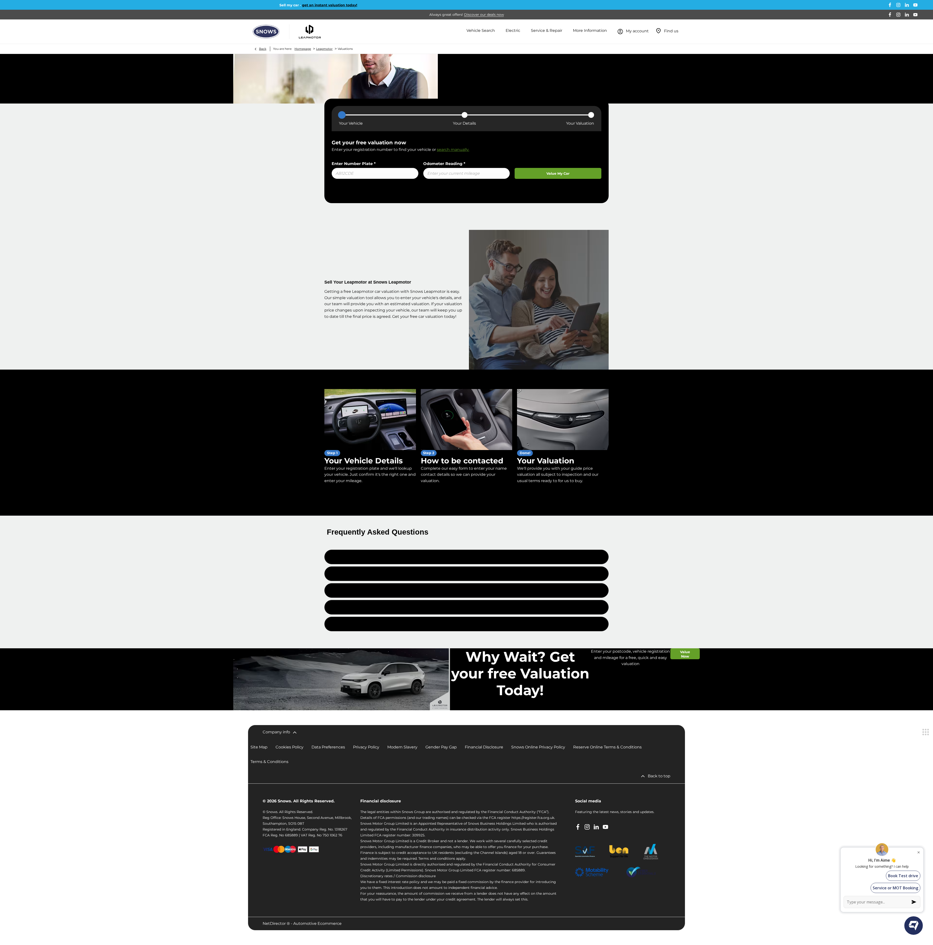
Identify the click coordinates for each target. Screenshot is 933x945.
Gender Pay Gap (441, 747)
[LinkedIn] (907, 5)
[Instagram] (898, 5)
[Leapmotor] (310, 31)
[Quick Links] (926, 732)
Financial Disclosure (484, 747)
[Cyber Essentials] (641, 872)
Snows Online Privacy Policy (538, 747)
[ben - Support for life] (618, 851)
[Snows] (266, 31)
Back (262, 49)
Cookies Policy (289, 747)
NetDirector (275, 923)
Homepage (302, 49)
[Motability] (591, 872)
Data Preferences (328, 747)
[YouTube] (915, 5)
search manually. (453, 149)
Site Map (259, 747)
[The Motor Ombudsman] (650, 851)
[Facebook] (890, 5)
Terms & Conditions (269, 761)
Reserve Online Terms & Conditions (607, 747)
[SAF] (585, 851)
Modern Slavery (402, 747)
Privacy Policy (366, 747)
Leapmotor (324, 49)
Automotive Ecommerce (317, 923)
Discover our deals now (484, 14)
